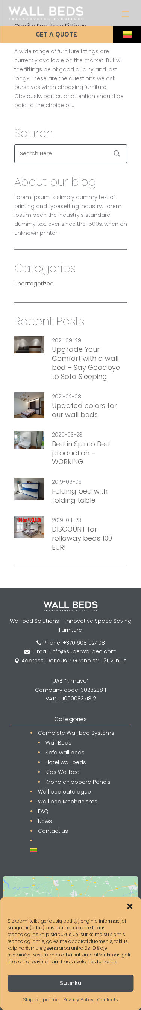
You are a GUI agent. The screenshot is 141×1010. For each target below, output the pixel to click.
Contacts (107, 999)
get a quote (56, 34)
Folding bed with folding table (80, 496)
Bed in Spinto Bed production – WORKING (81, 453)
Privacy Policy (78, 999)
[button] (129, 906)
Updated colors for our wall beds (84, 410)
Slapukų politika (41, 999)
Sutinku (71, 983)
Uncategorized (34, 283)
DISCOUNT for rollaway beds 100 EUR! (82, 538)
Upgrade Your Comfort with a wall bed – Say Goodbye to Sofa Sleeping (86, 363)
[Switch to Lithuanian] (126, 34)
